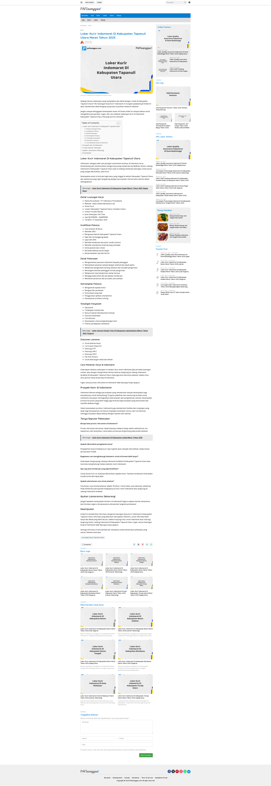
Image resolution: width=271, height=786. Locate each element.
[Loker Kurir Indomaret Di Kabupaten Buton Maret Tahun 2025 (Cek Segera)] (91, 560)
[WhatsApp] (185, 771)
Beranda (85, 16)
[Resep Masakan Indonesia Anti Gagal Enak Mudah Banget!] (163, 237)
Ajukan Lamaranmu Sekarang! (93, 150)
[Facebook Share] (134, 544)
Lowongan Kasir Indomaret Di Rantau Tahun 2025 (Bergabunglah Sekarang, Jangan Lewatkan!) (174, 286)
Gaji (92, 16)
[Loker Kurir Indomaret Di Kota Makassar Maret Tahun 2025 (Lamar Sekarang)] (116, 583)
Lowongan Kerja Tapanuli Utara (93, 537)
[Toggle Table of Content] (117, 123)
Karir (98, 16)
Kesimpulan (87, 153)
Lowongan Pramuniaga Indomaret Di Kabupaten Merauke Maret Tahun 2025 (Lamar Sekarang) (173, 172)
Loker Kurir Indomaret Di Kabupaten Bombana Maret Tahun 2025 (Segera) (90, 593)
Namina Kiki (88, 41)
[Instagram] (181, 771)
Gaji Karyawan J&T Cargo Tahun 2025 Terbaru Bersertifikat (182, 126)
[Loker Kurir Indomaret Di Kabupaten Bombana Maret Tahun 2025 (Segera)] (91, 583)
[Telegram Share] (147, 544)
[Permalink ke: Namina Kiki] (82, 42)
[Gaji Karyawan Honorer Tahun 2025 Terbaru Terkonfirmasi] (173, 96)
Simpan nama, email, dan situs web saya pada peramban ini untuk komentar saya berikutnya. (114, 750)
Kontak (127, 778)
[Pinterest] (177, 771)
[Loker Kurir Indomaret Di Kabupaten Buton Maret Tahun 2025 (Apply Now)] (141, 560)
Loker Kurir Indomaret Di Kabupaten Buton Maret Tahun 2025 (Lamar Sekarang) (116, 570)
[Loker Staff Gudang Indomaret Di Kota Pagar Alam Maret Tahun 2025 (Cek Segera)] (163, 71)
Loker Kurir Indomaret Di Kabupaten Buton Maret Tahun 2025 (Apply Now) (141, 570)
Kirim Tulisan (90, 2)
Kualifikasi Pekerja (92, 131)
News (112, 16)
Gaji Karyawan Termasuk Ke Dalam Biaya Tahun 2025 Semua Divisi (163, 126)
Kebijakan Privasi (161, 778)
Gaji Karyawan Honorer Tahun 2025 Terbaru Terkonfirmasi (171, 109)
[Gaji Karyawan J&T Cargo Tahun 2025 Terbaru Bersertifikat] (183, 117)
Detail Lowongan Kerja (93, 129)
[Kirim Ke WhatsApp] (151, 544)
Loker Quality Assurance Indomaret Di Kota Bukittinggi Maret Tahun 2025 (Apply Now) (173, 53)
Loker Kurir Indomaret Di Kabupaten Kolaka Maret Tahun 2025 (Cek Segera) (175, 271)
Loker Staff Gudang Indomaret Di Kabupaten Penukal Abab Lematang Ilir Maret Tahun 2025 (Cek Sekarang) (172, 179)
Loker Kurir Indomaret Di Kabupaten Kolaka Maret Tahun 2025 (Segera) (173, 278)
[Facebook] (169, 771)
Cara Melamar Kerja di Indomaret (97, 143)
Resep (119, 16)
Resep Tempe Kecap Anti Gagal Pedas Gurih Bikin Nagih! (178, 226)
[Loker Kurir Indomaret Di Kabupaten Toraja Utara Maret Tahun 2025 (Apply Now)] (141, 583)
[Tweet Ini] (138, 544)
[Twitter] (173, 771)
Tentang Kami (117, 778)
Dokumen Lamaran (92, 140)
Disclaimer (135, 778)
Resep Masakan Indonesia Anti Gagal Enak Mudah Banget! (179, 236)
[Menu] (81, 2)
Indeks (99, 2)
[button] (185, 2)
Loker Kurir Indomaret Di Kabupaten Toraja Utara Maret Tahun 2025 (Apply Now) (141, 593)
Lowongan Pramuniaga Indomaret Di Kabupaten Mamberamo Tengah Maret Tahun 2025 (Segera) (173, 202)
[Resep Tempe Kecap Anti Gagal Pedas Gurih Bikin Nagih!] (163, 227)
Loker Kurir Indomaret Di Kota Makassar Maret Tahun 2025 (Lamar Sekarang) (116, 593)
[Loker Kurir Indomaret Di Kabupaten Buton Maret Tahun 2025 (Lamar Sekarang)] (116, 560)
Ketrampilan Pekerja (93, 136)
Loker (105, 16)
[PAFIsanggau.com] (91, 9)
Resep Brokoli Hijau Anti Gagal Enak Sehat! (178, 217)
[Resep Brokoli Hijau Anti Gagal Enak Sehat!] (163, 217)
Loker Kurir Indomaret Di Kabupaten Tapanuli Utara (101, 126)
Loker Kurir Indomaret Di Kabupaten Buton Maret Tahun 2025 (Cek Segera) (91, 570)
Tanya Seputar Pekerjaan (92, 148)
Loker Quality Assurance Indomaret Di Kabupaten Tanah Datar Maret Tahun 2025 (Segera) (179, 60)
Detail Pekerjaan (91, 133)
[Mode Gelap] (189, 2)
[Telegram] (189, 771)
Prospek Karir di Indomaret (92, 145)
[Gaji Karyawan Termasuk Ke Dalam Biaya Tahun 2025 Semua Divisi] (164, 117)
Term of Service (147, 778)
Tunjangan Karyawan (93, 138)
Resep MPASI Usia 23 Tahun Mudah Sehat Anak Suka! (175, 293)
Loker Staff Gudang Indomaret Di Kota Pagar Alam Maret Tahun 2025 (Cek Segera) (178, 70)
